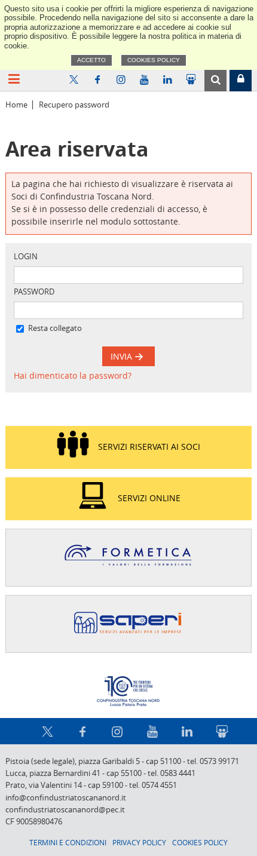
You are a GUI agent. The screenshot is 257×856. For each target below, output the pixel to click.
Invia (122, 356)
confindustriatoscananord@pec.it (65, 810)
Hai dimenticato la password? (72, 375)
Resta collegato (55, 328)
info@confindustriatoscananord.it (65, 798)
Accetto (91, 60)
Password (34, 292)
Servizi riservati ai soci (149, 446)
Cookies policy (153, 60)
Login (26, 256)
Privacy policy (139, 842)
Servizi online (149, 498)
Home (16, 104)
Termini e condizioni (67, 842)
